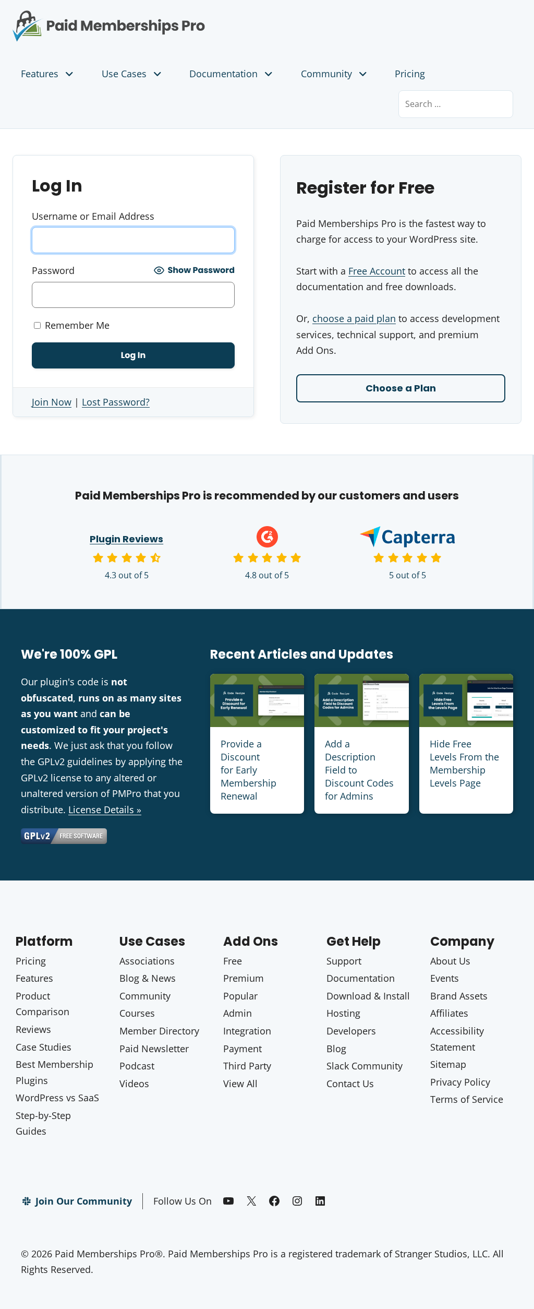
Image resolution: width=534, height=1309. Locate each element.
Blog (336, 1048)
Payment (242, 1048)
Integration (247, 1031)
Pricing (410, 73)
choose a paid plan (354, 318)
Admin (237, 1013)
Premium (243, 978)
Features (39, 73)
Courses (137, 1013)
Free (232, 961)
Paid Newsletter (154, 1048)
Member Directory (159, 1031)
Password (53, 270)
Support (343, 961)
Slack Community (364, 1066)
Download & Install (368, 996)
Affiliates (449, 1013)
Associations (147, 961)
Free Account (376, 271)
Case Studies (43, 1047)
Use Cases (124, 73)
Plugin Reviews (126, 538)
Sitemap (448, 1064)
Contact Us (350, 1083)
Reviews (33, 1029)
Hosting (343, 1013)
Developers (351, 1031)
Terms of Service (466, 1099)
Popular (240, 996)
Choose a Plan (401, 388)
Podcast (136, 1066)
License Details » (104, 809)
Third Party (247, 1066)
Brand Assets (459, 996)
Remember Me (76, 325)
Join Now (51, 402)
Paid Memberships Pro (133, 18)
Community (326, 73)
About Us (450, 961)
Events (444, 978)
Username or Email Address (93, 216)
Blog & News (147, 978)
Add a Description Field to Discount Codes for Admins (359, 770)
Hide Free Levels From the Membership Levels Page (464, 763)
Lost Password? (116, 402)
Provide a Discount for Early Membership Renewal (248, 770)
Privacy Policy (460, 1082)
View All (240, 1083)
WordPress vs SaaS (57, 1097)
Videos (134, 1083)
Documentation (223, 73)
